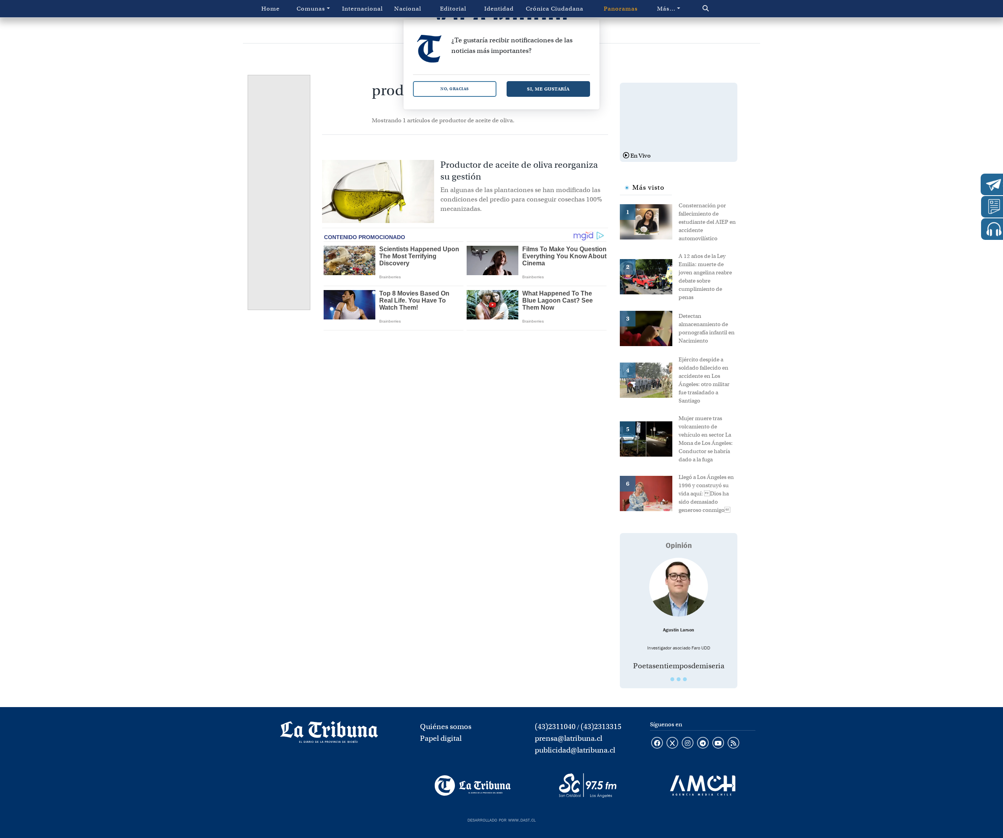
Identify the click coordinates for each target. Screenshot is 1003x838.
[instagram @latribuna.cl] (687, 743)
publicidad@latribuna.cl (575, 750)
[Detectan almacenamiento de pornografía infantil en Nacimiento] (649, 327)
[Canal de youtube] (718, 743)
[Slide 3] (685, 679)
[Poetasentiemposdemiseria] (678, 587)
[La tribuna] (329, 734)
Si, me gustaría (548, 89)
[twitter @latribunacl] (672, 743)
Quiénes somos (445, 726)
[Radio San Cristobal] (587, 785)
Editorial (453, 8)
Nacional (407, 8)
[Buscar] (722, 8)
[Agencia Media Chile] (702, 785)
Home (270, 8)
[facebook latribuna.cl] (657, 743)
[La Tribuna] (472, 785)
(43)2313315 (601, 726)
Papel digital (441, 738)
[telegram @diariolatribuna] (703, 743)
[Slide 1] (672, 679)
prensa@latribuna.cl (568, 738)
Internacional (362, 8)
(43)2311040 (555, 726)
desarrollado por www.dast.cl (501, 819)
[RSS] (733, 743)
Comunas (311, 8)
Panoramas (621, 8)
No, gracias (454, 88)
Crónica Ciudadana (554, 8)
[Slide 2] (679, 679)
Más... (666, 8)
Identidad (499, 8)
